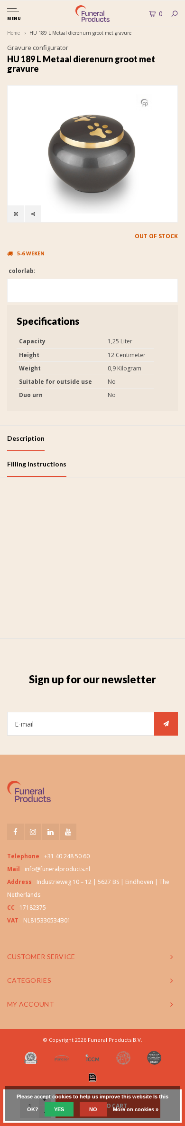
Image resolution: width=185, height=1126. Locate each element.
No (93, 1109)
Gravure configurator (37, 47)
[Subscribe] (166, 724)
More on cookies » (135, 1109)
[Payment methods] (92, 1077)
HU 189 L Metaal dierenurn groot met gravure (80, 32)
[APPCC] (154, 1058)
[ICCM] (92, 1058)
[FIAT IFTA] (123, 1058)
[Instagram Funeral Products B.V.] (33, 832)
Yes (59, 1109)
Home (13, 32)
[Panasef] (62, 1058)
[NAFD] (31, 1058)
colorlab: (21, 271)
